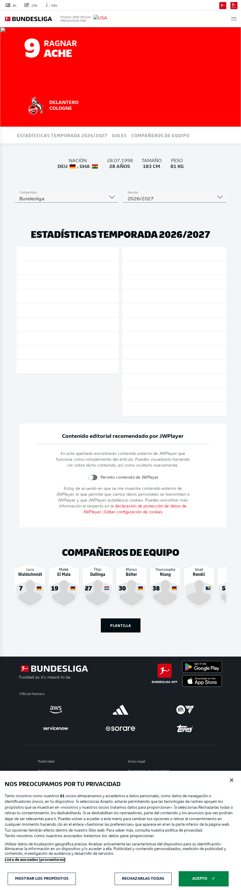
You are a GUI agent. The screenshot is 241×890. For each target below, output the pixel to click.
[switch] (92, 477)
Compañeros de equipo (160, 135)
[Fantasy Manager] (233, 5)
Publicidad (46, 761)
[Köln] (36, 105)
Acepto (199, 879)
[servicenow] (55, 728)
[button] (233, 19)
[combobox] (66, 199)
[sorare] (120, 728)
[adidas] (120, 710)
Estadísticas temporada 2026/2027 (62, 135)
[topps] (185, 728)
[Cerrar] (231, 780)
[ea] (185, 710)
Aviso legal (136, 761)
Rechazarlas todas (143, 879)
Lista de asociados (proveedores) (35, 860)
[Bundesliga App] (222, 5)
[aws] (55, 709)
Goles (119, 135)
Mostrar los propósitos (41, 879)
